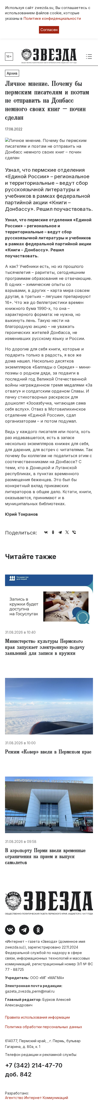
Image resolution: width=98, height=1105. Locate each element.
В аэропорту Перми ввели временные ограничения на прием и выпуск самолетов (45, 857)
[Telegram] (60, 532)
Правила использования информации (37, 1017)
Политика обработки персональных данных (43, 1027)
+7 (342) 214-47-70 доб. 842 (33, 1070)
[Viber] (74, 532)
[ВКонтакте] (46, 532)
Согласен (49, 29)
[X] (67, 532)
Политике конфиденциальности (52, 18)
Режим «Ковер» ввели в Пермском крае (48, 753)
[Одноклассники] (53, 532)
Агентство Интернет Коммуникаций (36, 1097)
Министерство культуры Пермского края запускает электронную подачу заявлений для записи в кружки (44, 648)
